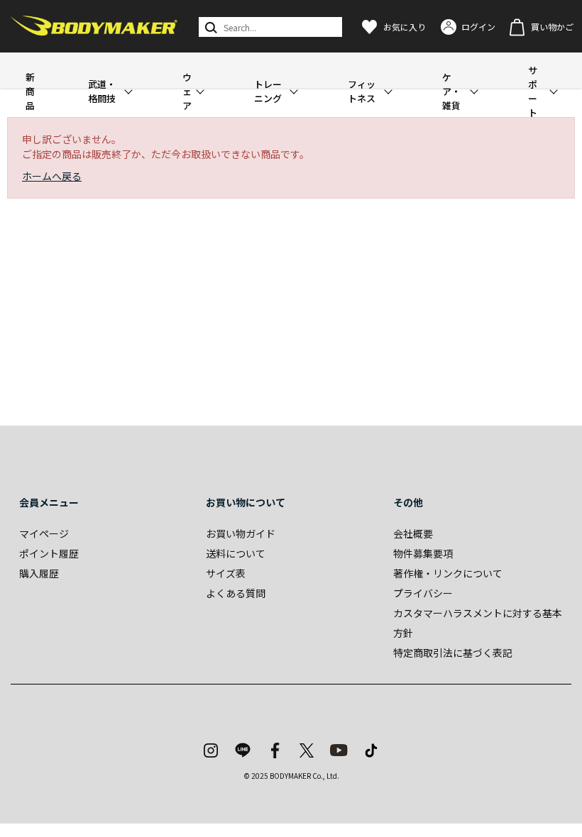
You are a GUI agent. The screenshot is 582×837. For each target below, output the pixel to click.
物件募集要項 (423, 553)
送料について (235, 553)
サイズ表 (226, 573)
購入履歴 (39, 573)
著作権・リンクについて (448, 573)
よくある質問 (235, 593)
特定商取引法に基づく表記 (452, 652)
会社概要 (413, 533)
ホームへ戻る (52, 176)
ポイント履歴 (49, 553)
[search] (210, 27)
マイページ (44, 533)
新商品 (30, 91)
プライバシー (423, 593)
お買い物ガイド (240, 533)
